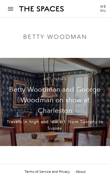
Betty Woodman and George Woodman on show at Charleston (55, 100)
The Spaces (41, 11)
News (60, 79)
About (81, 172)
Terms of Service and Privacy (47, 172)
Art (47, 79)
